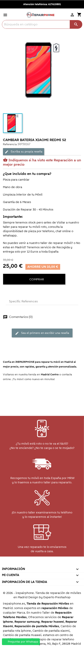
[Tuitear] (14, 291)
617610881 (54, 4)
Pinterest (41, 563)
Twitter (24, 563)
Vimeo (50, 563)
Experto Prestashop (57, 597)
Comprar (36, 279)
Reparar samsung (27, 622)
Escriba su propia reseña (23, 152)
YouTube (33, 563)
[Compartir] (6, 291)
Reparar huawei (52, 622)
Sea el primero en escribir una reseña (42, 333)
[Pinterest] (21, 291)
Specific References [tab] (23, 301)
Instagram (58, 563)
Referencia (10, 144)
